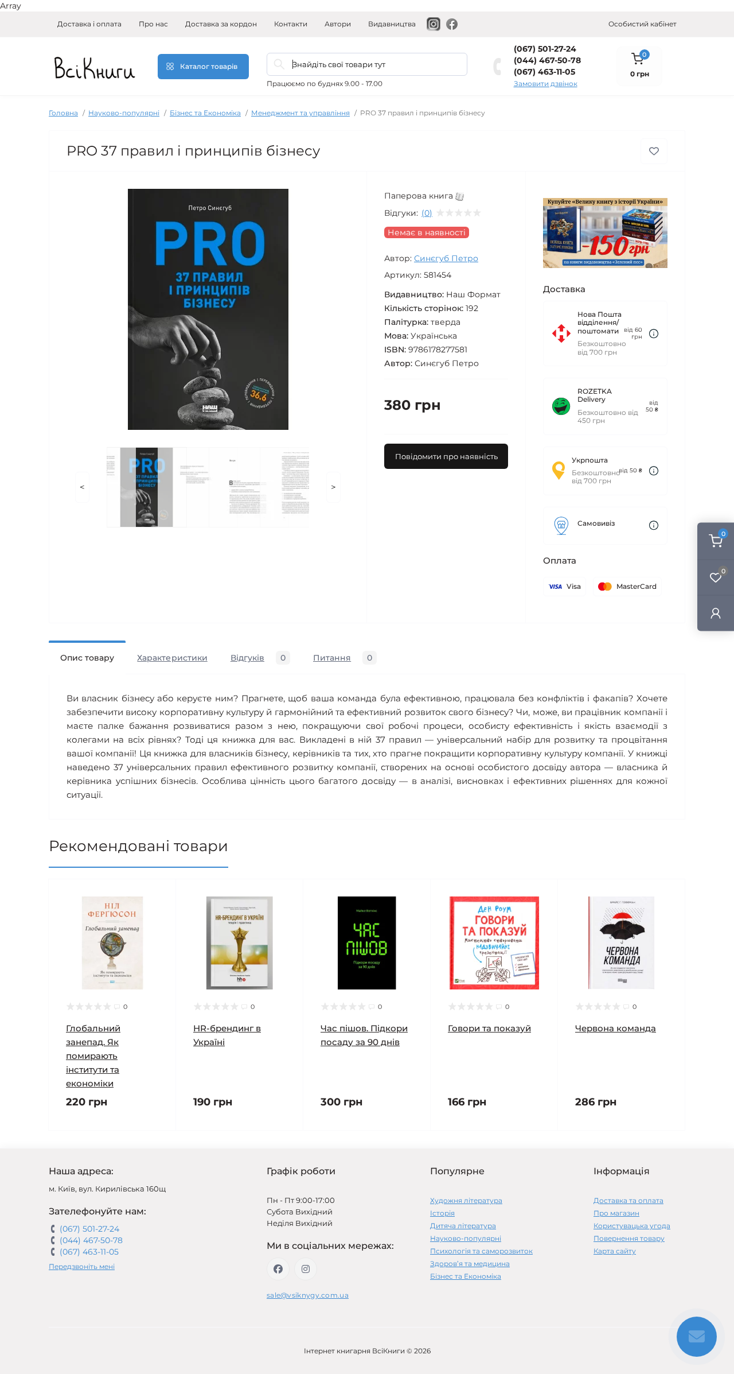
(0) (426, 213)
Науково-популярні (123, 112)
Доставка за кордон (221, 24)
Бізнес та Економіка (205, 112)
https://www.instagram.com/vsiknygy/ (305, 1268)
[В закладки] (654, 151)
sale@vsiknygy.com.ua (308, 1295)
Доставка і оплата (89, 24)
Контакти (290, 24)
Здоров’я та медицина (470, 1263)
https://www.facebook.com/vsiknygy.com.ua (278, 1268)
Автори (338, 24)
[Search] (279, 64)
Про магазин (616, 1213)
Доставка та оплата (628, 1200)
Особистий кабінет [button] (642, 24)
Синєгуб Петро (446, 258)
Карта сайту (615, 1251)
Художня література (466, 1200)
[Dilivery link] (653, 334)
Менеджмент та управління (300, 112)
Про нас (153, 24)
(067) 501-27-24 (545, 49)
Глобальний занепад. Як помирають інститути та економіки (93, 1056)
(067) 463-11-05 (544, 72)
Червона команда (615, 1028)
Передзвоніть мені (82, 1266)
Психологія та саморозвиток (481, 1251)
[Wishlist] (158, 918)
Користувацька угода (632, 1225)
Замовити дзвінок (545, 83)
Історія (442, 1213)
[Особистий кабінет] (715, 613)
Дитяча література (463, 1225)
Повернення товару (629, 1238)
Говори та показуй (489, 1028)
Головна (63, 112)
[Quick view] (158, 896)
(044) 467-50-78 (547, 60)
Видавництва (392, 24)
